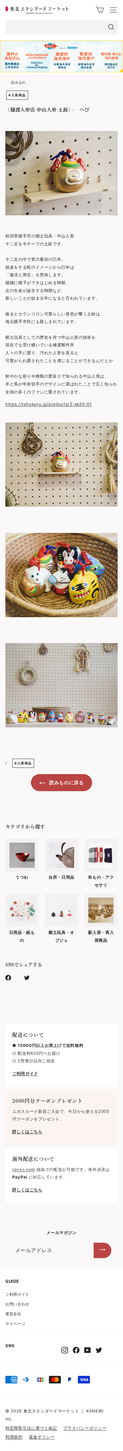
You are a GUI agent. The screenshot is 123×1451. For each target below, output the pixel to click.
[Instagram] (65, 1350)
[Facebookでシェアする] (11, 977)
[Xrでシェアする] (30, 977)
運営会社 (13, 1313)
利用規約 (14, 1436)
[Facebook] (76, 1350)
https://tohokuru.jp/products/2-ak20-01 (48, 404)
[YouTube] (87, 1350)
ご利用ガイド (17, 1294)
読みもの (18, 82)
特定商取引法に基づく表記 (31, 1427)
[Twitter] (99, 1350)
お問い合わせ (17, 1304)
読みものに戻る (66, 782)
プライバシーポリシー (85, 1427)
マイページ (15, 1323)
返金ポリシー (42, 1436)
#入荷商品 (17, 95)
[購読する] (102, 1250)
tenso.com (23, 1169)
